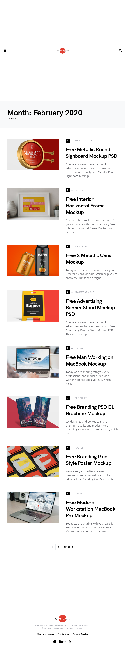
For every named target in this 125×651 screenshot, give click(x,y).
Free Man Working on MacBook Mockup (89, 360)
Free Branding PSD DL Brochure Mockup (90, 410)
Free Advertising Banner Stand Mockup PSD (90, 308)
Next (67, 547)
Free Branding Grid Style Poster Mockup (88, 460)
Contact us (63, 634)
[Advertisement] (62, 23)
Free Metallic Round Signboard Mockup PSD (91, 153)
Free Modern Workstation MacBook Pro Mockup (90, 509)
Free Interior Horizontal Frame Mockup (85, 206)
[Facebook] (54, 641)
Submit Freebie (80, 634)
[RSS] (70, 641)
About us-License (45, 634)
